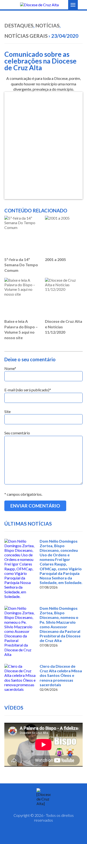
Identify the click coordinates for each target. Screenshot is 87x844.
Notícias (47, 25)
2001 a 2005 (55, 259)
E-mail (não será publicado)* (27, 389)
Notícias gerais (26, 36)
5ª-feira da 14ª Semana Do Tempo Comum (21, 265)
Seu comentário (17, 433)
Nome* (10, 368)
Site (7, 411)
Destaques (18, 25)
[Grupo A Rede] (55, 834)
